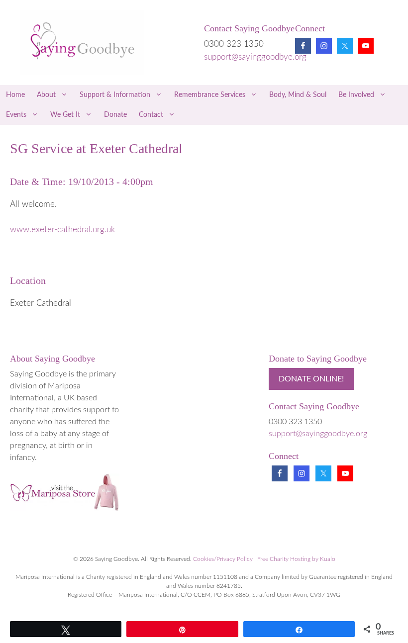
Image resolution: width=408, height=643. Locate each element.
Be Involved (356, 95)
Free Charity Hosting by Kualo (296, 559)
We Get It (65, 114)
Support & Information (115, 95)
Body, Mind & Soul (297, 95)
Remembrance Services (209, 95)
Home (15, 95)
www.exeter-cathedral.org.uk (62, 229)
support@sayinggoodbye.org (255, 57)
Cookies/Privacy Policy (223, 559)
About (46, 95)
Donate (115, 114)
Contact (151, 114)
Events (16, 114)
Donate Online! (311, 379)
